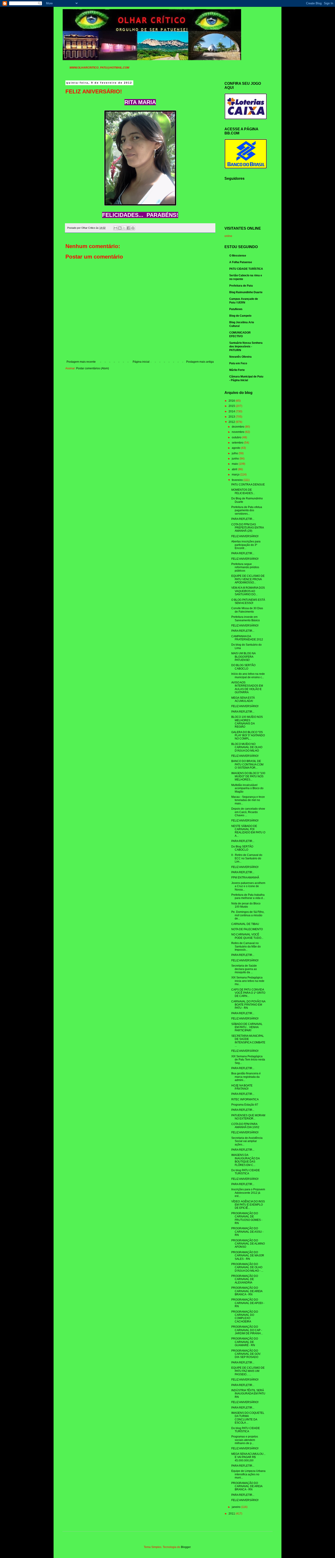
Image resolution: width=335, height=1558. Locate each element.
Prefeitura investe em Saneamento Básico (245, 618)
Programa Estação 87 (244, 1104)
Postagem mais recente (81, 361)
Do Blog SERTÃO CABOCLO (242, 848)
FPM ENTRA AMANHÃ (245, 877)
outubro (237, 437)
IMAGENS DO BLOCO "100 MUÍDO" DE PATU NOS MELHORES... (248, 776)
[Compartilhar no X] (124, 228)
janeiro (236, 1507)
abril (235, 469)
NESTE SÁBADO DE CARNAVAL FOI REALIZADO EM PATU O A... (248, 830)
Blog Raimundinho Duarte (246, 292)
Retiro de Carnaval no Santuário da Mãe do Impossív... (246, 946)
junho (236, 458)
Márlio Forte (237, 370)
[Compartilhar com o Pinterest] (133, 228)
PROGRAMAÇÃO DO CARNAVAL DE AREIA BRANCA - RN (246, 1291)
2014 (232, 411)
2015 (232, 406)
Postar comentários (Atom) (92, 368)
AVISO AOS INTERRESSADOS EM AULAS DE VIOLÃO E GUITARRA (247, 687)
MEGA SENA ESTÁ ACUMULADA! (243, 699)
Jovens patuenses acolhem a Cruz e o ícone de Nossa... (248, 886)
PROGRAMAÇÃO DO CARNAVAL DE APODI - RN (247, 1303)
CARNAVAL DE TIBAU (245, 924)
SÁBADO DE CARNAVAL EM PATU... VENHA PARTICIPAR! (247, 1027)
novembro (238, 432)
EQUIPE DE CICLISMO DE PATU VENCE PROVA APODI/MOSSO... (248, 579)
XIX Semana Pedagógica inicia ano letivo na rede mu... (247, 981)
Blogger (186, 1547)
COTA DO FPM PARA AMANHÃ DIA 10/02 (245, 1125)
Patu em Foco (238, 363)
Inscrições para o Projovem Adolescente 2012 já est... (248, 1193)
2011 (232, 1513)
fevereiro (237, 480)
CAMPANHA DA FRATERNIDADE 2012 (247, 638)
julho (235, 453)
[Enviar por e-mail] (115, 228)
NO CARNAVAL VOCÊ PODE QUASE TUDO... (247, 936)
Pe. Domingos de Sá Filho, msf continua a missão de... (247, 915)
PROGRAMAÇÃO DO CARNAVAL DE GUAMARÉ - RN (244, 1342)
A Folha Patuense (240, 262)
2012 (232, 422)
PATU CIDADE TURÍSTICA (246, 268)
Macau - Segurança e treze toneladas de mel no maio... (248, 800)
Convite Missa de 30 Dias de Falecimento (247, 610)
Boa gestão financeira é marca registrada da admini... (246, 1077)
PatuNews (235, 309)
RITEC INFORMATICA (245, 1099)
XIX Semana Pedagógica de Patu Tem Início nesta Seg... (248, 1060)
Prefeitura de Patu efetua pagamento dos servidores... (246, 510)
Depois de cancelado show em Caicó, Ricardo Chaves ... (248, 812)
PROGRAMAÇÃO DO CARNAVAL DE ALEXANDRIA (244, 1279)
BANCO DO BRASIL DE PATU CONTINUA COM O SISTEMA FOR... (247, 764)
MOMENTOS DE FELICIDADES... (243, 491)
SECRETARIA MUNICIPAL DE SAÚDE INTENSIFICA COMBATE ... (248, 1040)
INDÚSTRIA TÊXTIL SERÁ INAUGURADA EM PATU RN (248, 1394)
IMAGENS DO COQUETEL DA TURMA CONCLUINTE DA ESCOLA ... (247, 1417)
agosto (236, 447)
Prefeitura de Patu (241, 285)
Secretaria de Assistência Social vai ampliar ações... (247, 1141)
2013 (232, 416)
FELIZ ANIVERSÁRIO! (244, 536)
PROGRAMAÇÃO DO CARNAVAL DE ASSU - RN (247, 1232)
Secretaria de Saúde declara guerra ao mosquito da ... (244, 969)
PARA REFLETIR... (242, 519)
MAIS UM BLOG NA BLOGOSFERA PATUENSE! (243, 657)
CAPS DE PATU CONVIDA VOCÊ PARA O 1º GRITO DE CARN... (248, 993)
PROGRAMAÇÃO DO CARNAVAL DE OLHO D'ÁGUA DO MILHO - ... (247, 1267)
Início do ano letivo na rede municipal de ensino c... (248, 675)
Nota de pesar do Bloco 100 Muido (245, 905)
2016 (232, 400)
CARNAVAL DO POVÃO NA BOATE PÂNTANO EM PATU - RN (248, 1005)
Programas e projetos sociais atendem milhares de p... (244, 1440)
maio (235, 463)
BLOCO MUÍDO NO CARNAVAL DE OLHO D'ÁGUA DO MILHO (246, 747)
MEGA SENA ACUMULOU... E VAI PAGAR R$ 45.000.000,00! (248, 1457)
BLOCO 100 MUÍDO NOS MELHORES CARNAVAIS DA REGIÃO (247, 721)
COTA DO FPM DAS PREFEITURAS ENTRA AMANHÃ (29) (247, 528)
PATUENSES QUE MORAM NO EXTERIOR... (248, 1117)
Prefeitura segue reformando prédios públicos (245, 567)
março (236, 474)
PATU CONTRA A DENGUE (248, 484)
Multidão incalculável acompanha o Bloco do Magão (247, 788)
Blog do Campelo (240, 315)
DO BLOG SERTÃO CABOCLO (243, 667)
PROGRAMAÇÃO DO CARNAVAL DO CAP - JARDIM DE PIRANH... (247, 1330)
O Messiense (237, 255)
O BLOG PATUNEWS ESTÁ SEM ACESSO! (248, 601)
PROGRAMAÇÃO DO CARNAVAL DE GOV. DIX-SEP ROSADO (246, 1354)
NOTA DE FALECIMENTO (247, 929)
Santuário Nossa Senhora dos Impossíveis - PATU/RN (246, 346)
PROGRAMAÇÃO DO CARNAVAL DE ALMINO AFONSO (248, 1244)
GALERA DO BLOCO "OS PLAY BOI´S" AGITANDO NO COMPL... (248, 735)
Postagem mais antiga (200, 361)
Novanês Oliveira (240, 356)
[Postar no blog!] (120, 228)
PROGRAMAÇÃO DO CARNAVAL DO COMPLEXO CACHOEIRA (244, 1316)
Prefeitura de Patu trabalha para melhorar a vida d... (248, 896)
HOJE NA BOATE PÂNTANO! (242, 1087)
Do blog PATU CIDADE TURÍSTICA (245, 1430)
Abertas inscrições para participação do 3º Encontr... (245, 545)
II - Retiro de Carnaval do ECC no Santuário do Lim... (246, 858)
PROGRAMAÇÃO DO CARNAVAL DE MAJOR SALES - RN (247, 1255)
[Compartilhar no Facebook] (128, 228)
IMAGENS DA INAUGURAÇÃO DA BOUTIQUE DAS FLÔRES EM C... (245, 1159)
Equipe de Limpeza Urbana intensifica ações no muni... (248, 1474)
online (228, 236)
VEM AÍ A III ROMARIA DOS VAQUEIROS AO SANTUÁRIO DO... (248, 591)
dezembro (238, 426)
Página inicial (141, 361)
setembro (238, 442)
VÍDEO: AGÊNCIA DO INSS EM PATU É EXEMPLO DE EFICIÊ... (248, 1205)
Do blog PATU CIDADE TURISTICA (245, 1172)
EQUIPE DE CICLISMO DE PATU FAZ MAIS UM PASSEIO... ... (248, 1371)
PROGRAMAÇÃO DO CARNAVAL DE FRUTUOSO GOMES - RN (246, 1218)
